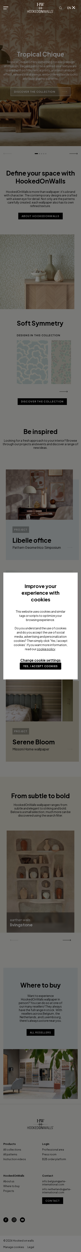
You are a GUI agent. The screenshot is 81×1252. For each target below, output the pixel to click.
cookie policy (46, 649)
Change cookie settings (40, 660)
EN (69, 8)
